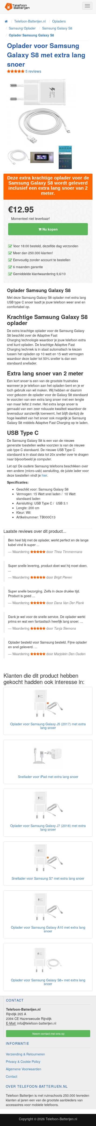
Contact (11, 1076)
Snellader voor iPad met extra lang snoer (48, 776)
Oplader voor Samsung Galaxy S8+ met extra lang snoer (48, 982)
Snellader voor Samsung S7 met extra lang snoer (48, 878)
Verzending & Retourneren (25, 1054)
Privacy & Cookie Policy (23, 1061)
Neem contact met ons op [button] (48, 1033)
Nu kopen (49, 229)
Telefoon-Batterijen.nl (61, 1118)
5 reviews (32, 71)
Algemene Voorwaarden (23, 1069)
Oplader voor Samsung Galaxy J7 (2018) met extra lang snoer (48, 827)
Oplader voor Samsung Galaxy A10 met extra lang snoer (48, 929)
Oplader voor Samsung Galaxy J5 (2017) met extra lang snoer (48, 726)
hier (44, 475)
